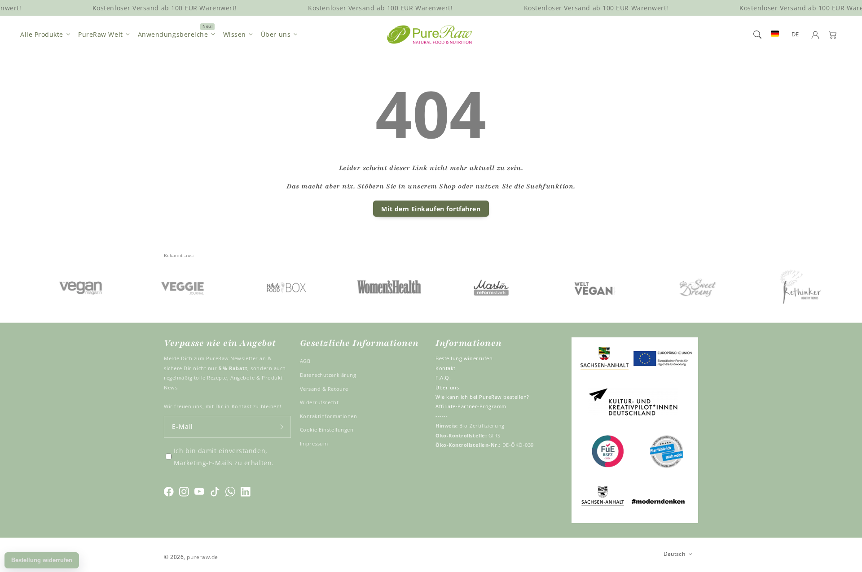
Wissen (234, 34)
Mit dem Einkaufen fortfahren (430, 209)
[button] (757, 35)
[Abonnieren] (282, 427)
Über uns (275, 34)
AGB (305, 361)
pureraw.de (202, 556)
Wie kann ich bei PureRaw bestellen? (482, 396)
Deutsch (675, 553)
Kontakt (445, 368)
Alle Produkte (41, 34)
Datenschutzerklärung (328, 374)
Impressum (314, 443)
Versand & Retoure (324, 388)
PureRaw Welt (100, 34)
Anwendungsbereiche (173, 34)
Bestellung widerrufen (464, 358)
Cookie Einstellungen (327, 429)
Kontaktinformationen (328, 416)
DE (795, 34)
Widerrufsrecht (319, 402)
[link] (69, 286)
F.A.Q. (443, 377)
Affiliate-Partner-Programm (470, 406)
